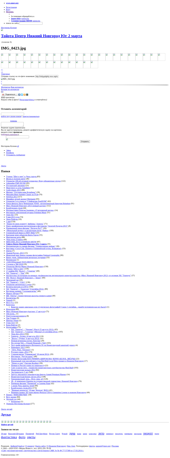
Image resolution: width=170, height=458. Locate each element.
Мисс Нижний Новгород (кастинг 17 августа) (25, 311)
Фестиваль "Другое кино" (22, 356)
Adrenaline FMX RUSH (16, 183)
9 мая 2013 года (12, 217)
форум (92, 446)
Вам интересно (17, 87)
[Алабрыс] (35, 422)
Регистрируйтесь (27, 100)
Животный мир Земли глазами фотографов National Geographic (33, 255)
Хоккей (9, 300)
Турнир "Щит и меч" (15, 269)
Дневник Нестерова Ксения (18, 404)
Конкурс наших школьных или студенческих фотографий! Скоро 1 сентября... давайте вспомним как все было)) (58, 307)
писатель (119, 434)
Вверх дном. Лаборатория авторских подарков (26, 257)
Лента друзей (6, 409)
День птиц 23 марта (14, 239)
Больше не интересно (10, 89)
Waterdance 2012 (18, 347)
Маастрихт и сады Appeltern (18, 188)
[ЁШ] (50, 422)
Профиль (10, 153)
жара (79, 434)
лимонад (109, 434)
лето (101, 433)
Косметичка (11, 298)
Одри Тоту (10, 323)
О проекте (29, 446)
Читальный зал (12, 280)
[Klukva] (26, 422)
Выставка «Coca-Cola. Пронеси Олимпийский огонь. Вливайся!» (34, 248)
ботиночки (15, 401)
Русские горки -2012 (19, 352)
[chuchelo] (8, 422)
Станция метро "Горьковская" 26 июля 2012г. (30, 354)
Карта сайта (40, 446)
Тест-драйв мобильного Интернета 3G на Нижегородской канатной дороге (43, 345)
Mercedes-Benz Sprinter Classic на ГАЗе (22, 194)
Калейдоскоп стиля (14, 208)
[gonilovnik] (17, 422)
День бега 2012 (17, 334)
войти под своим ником (11, 116)
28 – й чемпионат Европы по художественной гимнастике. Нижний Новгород (44, 381)
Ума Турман (11, 318)
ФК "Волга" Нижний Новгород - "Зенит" (23, 278)
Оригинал (5, 74)
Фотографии (11, 327)
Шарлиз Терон (12, 320)
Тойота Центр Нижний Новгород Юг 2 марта (41, 35)
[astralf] (5, 422)
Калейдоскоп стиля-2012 (21, 388)
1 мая (8, 221)
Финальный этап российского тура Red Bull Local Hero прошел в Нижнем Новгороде (47, 361)
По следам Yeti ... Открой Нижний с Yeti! (28, 343)
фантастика (9, 437)
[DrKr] (11, 422)
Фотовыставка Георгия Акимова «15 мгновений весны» (30, 210)
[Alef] (2, 422)
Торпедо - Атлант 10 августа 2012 (25, 336)
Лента (3, 166)
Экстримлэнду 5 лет (19, 372)
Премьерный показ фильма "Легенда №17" (24, 228)
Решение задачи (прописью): (13, 128)
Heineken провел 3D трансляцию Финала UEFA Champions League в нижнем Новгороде (48, 392)
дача (72, 433)
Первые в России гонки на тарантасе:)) (27, 365)
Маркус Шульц (12, 293)
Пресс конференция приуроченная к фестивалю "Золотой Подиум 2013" (37, 226)
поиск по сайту (12, 23)
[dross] (14, 422)
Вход (8, 9)
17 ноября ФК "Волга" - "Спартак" (21, 271)
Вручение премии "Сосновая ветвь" (21, 291)
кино (85, 434)
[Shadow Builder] (32, 422)
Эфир (8, 150)
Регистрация (11, 7)
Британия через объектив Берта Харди (22, 235)
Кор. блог (71, 446)
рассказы (138, 434)
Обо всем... (11, 314)
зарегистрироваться (31, 116)
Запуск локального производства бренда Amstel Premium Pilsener (38, 374)
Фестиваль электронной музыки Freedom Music (26, 212)
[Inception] (20, 422)
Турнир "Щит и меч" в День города (21, 176)
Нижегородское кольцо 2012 (23, 370)
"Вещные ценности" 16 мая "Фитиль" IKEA (30, 390)
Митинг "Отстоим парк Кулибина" (21, 192)
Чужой (64, 434)
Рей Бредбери (41, 434)
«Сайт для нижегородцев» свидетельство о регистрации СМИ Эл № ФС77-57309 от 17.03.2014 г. (42, 451)
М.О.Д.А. (10, 302)
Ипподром (10, 309)
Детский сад (11, 399)
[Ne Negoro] (29, 422)
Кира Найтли (11, 325)
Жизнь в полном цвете (15, 179)
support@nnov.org (103, 446)
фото (22, 437)
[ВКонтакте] (19, 94)
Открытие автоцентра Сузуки (18, 284)
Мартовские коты (13, 237)
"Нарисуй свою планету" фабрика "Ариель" (25, 224)
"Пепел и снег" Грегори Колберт (25, 363)
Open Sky (10, 215)
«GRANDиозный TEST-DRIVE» (20, 262)
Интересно (5, 87)
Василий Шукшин (16, 434)
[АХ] (38, 422)
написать (25, 18)
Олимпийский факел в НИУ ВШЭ (20, 233)
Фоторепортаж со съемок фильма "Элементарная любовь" (31, 246)
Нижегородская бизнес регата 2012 (26, 377)
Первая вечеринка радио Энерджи (25, 341)
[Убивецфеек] (47, 422)
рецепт (148, 433)
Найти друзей (7, 425)
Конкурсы (10, 305)
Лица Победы (12, 219)
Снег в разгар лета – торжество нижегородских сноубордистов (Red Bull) (42, 368)
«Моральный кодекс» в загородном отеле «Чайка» (27, 230)
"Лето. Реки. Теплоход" (21, 350)
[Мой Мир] (27, 94)
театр (157, 434)
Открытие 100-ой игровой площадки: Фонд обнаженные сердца (33, 181)
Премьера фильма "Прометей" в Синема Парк (30, 383)
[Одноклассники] (24, 94)
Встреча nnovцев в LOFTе (17, 287)
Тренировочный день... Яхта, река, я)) (27, 379)
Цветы (9, 251)
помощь (13, 121)
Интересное (11, 260)
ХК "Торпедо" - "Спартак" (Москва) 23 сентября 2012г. (34, 332)
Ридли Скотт (54, 434)
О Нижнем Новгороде (56, 446)
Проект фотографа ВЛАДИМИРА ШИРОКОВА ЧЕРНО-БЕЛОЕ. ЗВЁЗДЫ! (43, 359)
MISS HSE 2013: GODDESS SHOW (21, 242)
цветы (31, 437)
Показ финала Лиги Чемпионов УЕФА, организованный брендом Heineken (38, 203)
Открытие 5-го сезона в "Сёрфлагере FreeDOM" (26, 201)
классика (92, 434)
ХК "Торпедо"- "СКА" (15, 282)
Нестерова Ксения (9, 28)
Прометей (30, 434)
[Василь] (41, 422)
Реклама (115, 446)
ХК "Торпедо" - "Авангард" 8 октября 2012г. (25, 289)
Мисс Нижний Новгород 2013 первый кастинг (26, 206)
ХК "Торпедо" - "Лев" (15, 273)
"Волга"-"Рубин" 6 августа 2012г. (25, 338)
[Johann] (23, 422)
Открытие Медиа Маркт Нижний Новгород (24, 266)
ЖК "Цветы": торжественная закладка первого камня (29, 296)
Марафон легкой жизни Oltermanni (20, 199)
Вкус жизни (11, 397)
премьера (128, 434)
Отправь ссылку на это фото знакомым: (18, 76)
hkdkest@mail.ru (17, 446)
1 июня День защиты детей (22, 386)
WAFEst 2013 (11, 197)
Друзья (6, 414)
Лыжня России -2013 (15, 253)
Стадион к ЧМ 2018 (14, 264)
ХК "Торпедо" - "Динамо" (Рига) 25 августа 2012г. (32, 329)
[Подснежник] (44, 422)
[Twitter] (22, 94)
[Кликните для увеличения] (2, 30)
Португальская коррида (16, 316)
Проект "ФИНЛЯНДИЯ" (17, 395)
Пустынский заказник (15, 185)
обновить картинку (10, 134)
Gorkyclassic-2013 (13, 190)
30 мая (3, 434)
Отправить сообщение (15, 155)
